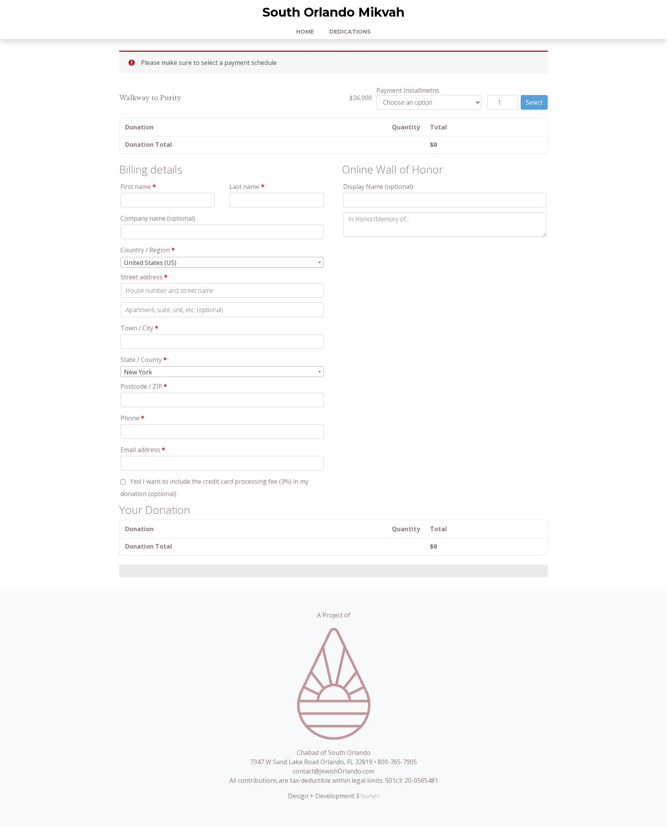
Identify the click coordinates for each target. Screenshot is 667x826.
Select (534, 102)
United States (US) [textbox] (150, 262)
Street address (144, 277)
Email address (142, 449)
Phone (132, 418)
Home (305, 31)
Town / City (139, 328)
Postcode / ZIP (143, 386)
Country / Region (147, 250)
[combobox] (222, 262)
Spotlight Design (367, 796)
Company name (157, 218)
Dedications (350, 31)
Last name (246, 186)
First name (138, 186)
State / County (143, 359)
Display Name (378, 186)
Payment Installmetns (407, 90)
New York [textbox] (138, 372)
